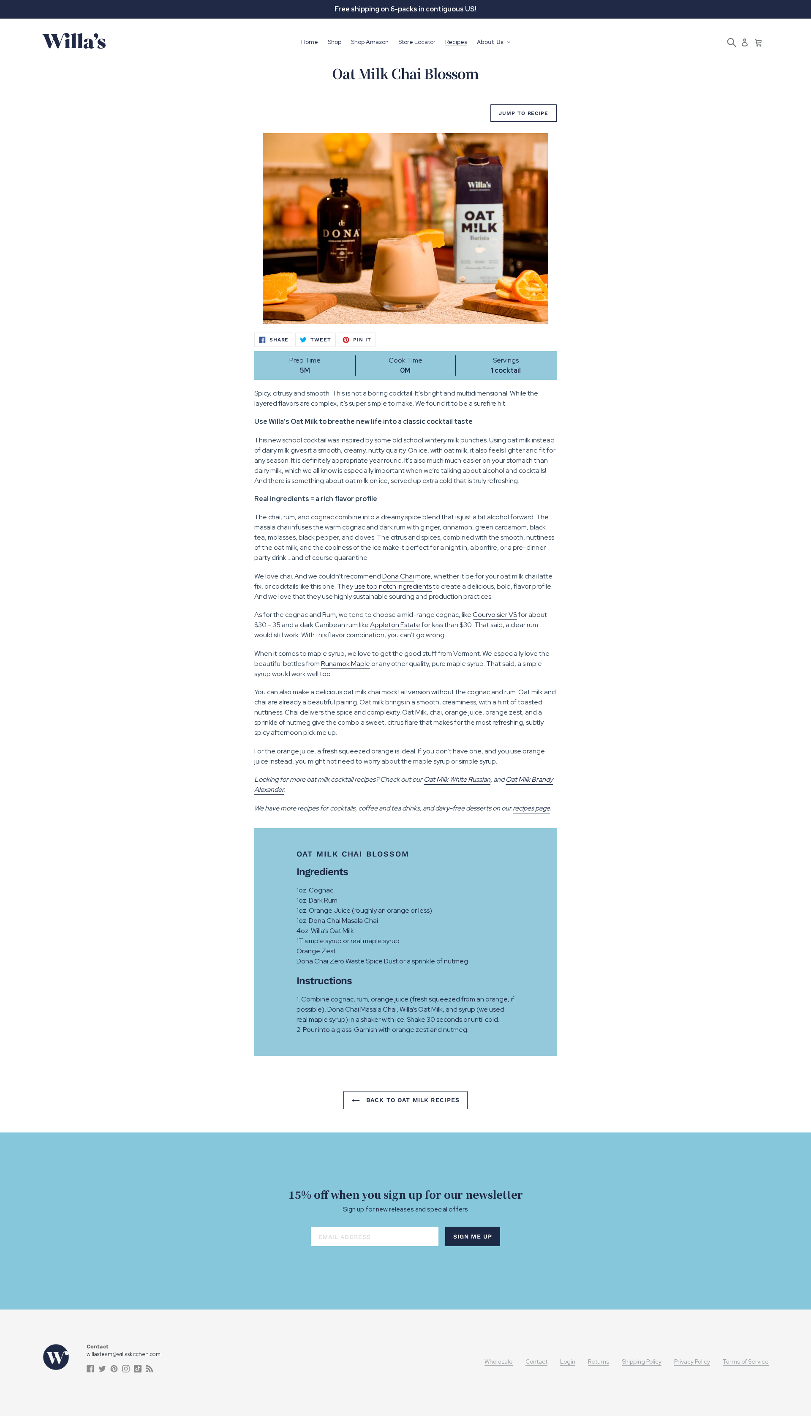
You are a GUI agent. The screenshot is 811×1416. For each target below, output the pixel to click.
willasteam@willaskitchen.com (124, 1354)
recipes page (531, 808)
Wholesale (498, 1361)
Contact (536, 1361)
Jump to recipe (523, 113)
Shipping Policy (641, 1361)
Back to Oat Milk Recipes (412, 1100)
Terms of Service (746, 1361)
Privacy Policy (692, 1361)
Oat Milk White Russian (457, 779)
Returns (598, 1361)
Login (567, 1361)
